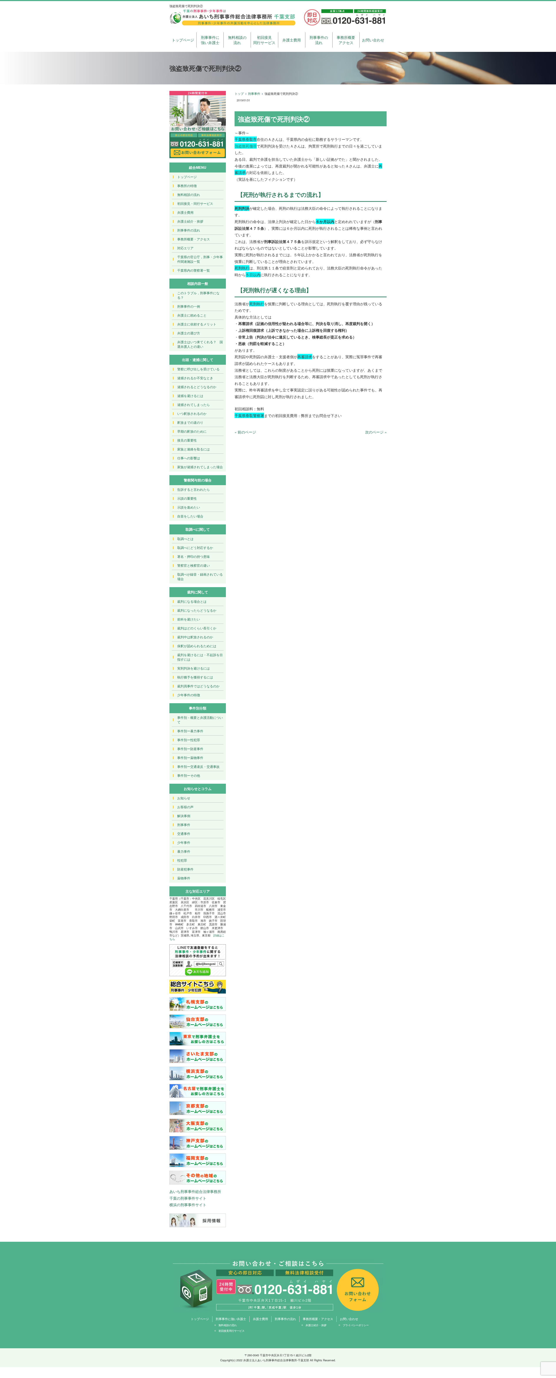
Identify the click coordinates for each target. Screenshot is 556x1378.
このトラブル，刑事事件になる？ (198, 295)
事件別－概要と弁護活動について (200, 719)
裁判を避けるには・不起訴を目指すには (200, 657)
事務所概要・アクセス (193, 239)
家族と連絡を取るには (193, 449)
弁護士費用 (291, 40)
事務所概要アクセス (346, 39)
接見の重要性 (187, 440)
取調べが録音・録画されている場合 (200, 576)
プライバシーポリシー (356, 1325)
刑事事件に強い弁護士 (210, 39)
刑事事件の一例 (188, 306)
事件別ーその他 (188, 775)
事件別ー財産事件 (190, 748)
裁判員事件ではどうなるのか (198, 686)
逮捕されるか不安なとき (195, 378)
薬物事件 (183, 878)
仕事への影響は (188, 458)
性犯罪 (182, 860)
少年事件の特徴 (188, 695)
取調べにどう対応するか (195, 547)
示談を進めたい (188, 507)
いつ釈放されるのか (192, 413)
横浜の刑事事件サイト (187, 1204)
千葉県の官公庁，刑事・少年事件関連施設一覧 (200, 259)
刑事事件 (254, 93)
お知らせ (183, 798)
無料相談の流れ (237, 39)
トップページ (183, 40)
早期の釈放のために (192, 431)
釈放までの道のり (190, 422)
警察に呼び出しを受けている (198, 369)
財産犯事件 (185, 869)
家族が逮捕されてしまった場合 (200, 467)
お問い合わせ (373, 40)
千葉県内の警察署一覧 (193, 270)
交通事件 (183, 833)
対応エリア (185, 248)
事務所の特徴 (187, 185)
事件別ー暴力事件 (190, 731)
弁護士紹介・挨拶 (190, 221)
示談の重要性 (187, 498)
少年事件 (183, 842)
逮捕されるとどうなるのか (196, 386)
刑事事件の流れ (318, 39)
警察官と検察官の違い (193, 565)
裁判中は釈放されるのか (195, 637)
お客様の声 (185, 807)
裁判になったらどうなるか (196, 610)
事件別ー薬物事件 (190, 757)
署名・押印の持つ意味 (193, 556)
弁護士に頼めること (192, 315)
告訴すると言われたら (193, 489)
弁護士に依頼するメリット (196, 324)
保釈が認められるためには (196, 646)
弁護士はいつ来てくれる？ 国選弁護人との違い (200, 344)
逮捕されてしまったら (193, 404)
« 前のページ (245, 432)
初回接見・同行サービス (195, 203)
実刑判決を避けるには (193, 668)
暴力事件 (183, 851)
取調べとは (185, 538)
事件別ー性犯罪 (188, 739)
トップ (239, 93)
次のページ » (376, 432)
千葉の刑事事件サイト (187, 1198)
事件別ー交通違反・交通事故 (198, 766)
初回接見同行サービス (264, 39)
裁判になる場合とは (192, 601)
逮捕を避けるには (190, 395)
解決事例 (183, 815)
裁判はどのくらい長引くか (196, 628)
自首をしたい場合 (190, 516)
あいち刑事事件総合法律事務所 (195, 1191)
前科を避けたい (188, 619)
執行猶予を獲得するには (195, 677)
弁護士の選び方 (188, 333)
